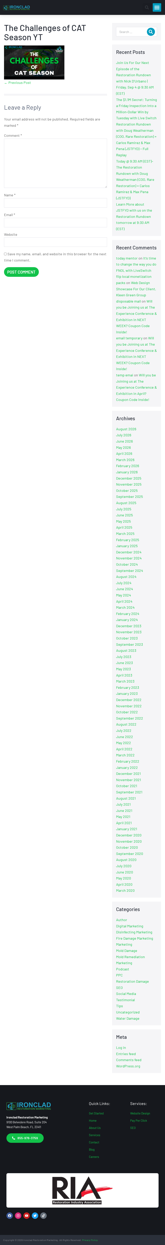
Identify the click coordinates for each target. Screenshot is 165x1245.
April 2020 (124, 884)
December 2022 (128, 699)
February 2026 (127, 465)
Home (93, 1120)
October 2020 (127, 847)
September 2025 (129, 496)
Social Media (126, 993)
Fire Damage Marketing (134, 938)
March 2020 (125, 890)
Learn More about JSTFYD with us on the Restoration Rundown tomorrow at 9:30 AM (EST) (134, 216)
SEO (119, 987)
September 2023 (129, 644)
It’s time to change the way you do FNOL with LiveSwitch (136, 264)
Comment (13, 135)
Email (9, 214)
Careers (94, 1156)
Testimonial (125, 1000)
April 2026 (124, 453)
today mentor (127, 258)
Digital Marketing (129, 926)
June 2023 (124, 662)
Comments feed (128, 1060)
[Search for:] (136, 31)
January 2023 (127, 693)
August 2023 (126, 650)
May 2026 (123, 447)
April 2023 (124, 675)
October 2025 (127, 490)
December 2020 (128, 835)
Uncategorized (128, 1012)
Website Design (140, 1113)
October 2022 (127, 712)
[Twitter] (35, 1215)
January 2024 (127, 619)
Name (9, 195)
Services (94, 1135)
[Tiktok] (43, 1215)
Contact (94, 1142)
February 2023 (127, 687)
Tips (119, 1006)
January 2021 (126, 829)
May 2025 (123, 521)
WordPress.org (128, 1066)
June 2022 (124, 736)
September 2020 (129, 853)
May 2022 (123, 742)
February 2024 (127, 613)
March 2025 (125, 533)
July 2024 (123, 583)
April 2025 (124, 527)
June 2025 (124, 515)
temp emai (124, 375)
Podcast (122, 969)
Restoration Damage (132, 981)
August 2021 (126, 798)
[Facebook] (9, 1215)
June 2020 (124, 872)
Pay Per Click (138, 1120)
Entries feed (126, 1053)
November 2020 (129, 841)
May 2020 (123, 878)
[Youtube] (26, 1215)
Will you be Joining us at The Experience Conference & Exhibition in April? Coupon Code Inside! (136, 387)
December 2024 (128, 552)
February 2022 (127, 761)
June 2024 (124, 589)
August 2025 (126, 502)
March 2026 (125, 459)
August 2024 (126, 576)
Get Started (96, 1113)
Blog (92, 1149)
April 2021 (124, 823)
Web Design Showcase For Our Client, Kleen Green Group (136, 288)
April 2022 (124, 749)
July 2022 (123, 730)
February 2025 (127, 540)
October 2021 (126, 786)
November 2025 (128, 484)
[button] (147, 7)
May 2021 (123, 816)
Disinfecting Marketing (134, 932)
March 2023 (125, 681)
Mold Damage (126, 950)
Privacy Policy (90, 1240)
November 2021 (128, 779)
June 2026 (124, 441)
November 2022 (129, 706)
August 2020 (126, 859)
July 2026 (123, 435)
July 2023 (123, 656)
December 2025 (128, 478)
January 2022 (127, 767)
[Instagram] (18, 1215)
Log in (121, 1047)
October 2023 (127, 638)
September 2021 (129, 792)
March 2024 (125, 607)
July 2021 (123, 804)
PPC (119, 975)
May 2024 (123, 595)
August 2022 (126, 724)
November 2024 (129, 558)
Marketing (124, 944)
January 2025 (127, 546)
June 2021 (124, 810)
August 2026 (126, 429)
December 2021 (128, 773)
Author (121, 920)
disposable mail (128, 301)
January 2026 (127, 472)
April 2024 (124, 601)
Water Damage (127, 1018)
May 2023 (123, 669)
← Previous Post (17, 82)
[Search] (151, 32)
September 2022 (129, 718)
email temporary (129, 338)
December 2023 (128, 626)
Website (10, 234)
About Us (95, 1128)
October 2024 (127, 564)
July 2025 (123, 509)
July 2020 (123, 866)
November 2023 (128, 632)
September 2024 (129, 570)
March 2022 (125, 755)
